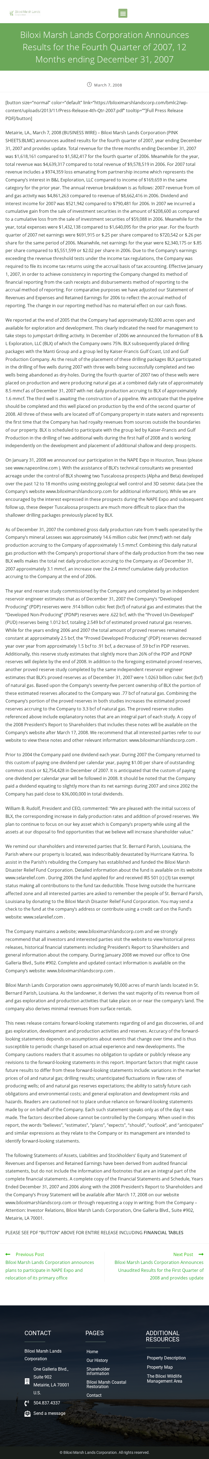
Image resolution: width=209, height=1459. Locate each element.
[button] (122, 13)
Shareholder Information (98, 1371)
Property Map (160, 1367)
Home (92, 1351)
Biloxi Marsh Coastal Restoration (106, 1384)
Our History (97, 1360)
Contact (94, 1395)
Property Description (166, 1358)
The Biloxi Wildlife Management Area (164, 1379)
